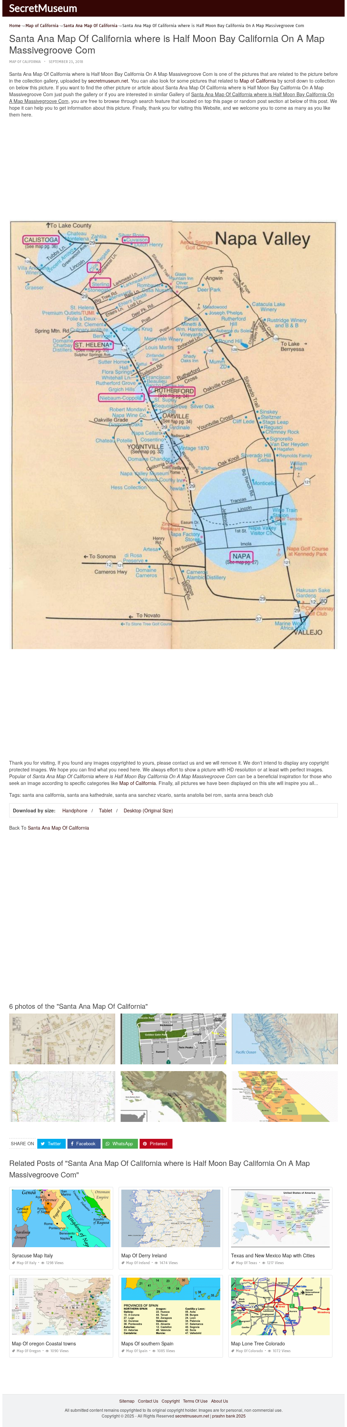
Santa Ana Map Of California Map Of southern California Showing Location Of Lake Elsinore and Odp (215, 1116)
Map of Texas (246, 1263)
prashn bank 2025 (229, 1416)
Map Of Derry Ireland (144, 1255)
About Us (219, 1401)
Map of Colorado (249, 1351)
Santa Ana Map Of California (58, 827)
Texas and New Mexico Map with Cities (273, 1255)
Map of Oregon (29, 1351)
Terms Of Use (195, 1401)
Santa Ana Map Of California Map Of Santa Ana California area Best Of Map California (90, 1058)
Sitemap (127, 1401)
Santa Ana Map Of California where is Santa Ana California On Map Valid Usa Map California (207, 1058)
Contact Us (148, 1401)
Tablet (105, 810)
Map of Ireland (138, 1263)
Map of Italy (26, 1263)
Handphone (74, 810)
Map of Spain (136, 1351)
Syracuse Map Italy (32, 1255)
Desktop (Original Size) (148, 810)
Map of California (25, 62)
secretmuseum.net (108, 80)
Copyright (171, 1401)
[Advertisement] (173, 170)
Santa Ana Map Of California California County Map (285, 1116)
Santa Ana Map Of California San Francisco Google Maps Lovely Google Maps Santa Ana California (103, 1116)
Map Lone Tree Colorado (258, 1343)
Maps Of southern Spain (147, 1343)
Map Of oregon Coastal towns (44, 1343)
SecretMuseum (43, 8)
